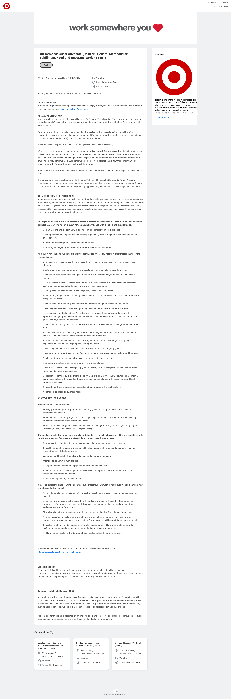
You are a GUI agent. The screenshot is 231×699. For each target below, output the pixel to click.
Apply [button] (46, 65)
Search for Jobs (221, 7)
